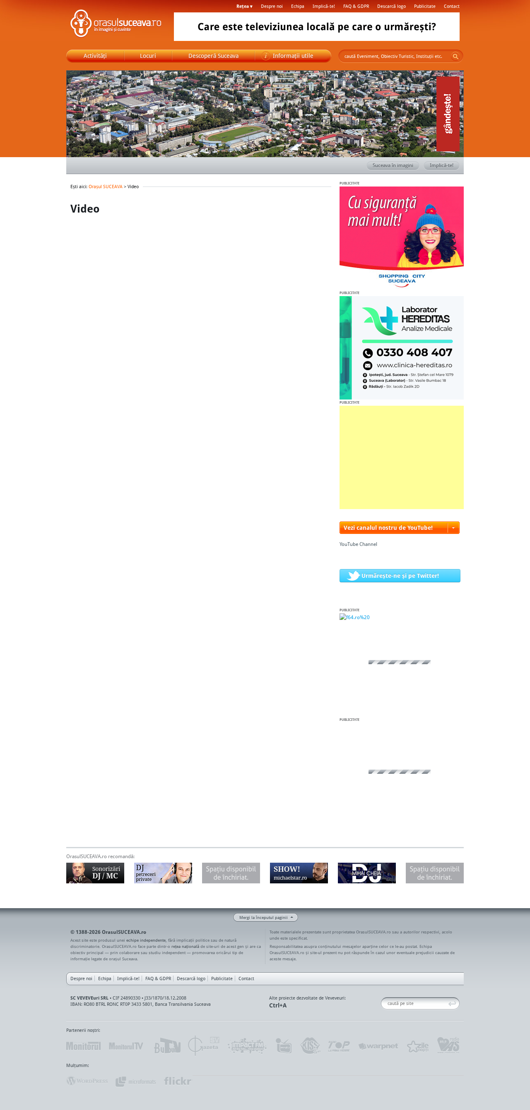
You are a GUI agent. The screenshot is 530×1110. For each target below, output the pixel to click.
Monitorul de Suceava (83, 1046)
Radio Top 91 (339, 1046)
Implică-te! (324, 6)
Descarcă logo (391, 6)
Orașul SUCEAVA (115, 24)
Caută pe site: (384, 1003)
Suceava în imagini (393, 165)
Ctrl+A (278, 1005)
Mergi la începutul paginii (263, 917)
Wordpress (87, 1081)
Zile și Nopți (417, 1046)
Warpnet (378, 1046)
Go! (455, 56)
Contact (452, 6)
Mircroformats (135, 1081)
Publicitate (425, 6)
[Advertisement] (402, 457)
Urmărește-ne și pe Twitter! (400, 575)
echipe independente (146, 940)
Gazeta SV (204, 1046)
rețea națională (185, 946)
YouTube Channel (358, 544)
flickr (178, 1081)
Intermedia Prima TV (283, 1046)
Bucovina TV (167, 1046)
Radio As (448, 1046)
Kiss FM (309, 1046)
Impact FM (247, 1046)
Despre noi (272, 6)
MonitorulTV (126, 1046)
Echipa (297, 6)
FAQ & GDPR (356, 6)
